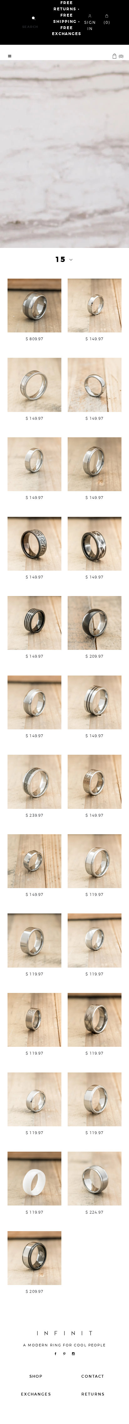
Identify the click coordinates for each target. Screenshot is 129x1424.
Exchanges (36, 1394)
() (120, 56)
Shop (36, 1376)
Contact (92, 1376)
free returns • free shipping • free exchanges (66, 18)
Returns (93, 1394)
